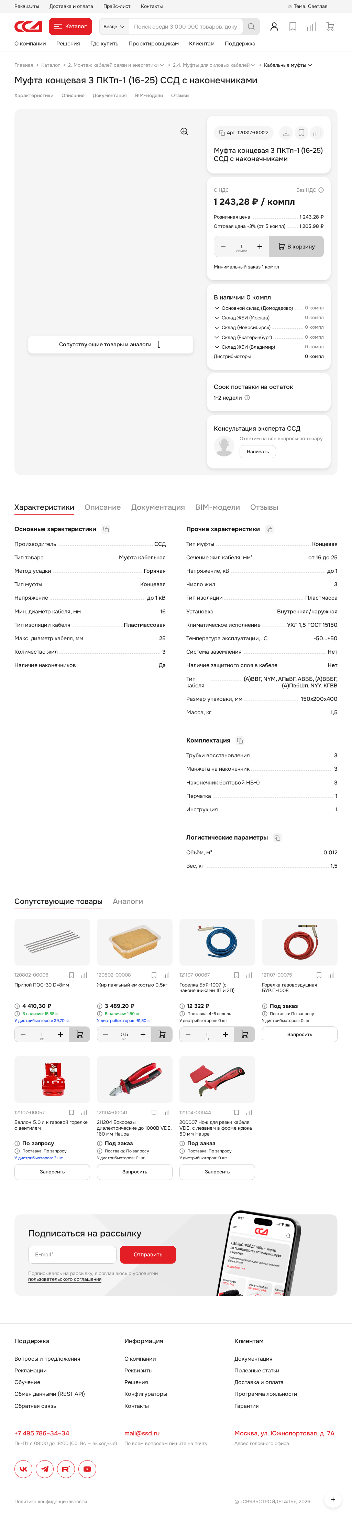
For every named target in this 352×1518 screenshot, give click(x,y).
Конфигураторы (145, 1394)
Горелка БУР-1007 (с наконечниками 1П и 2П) (206, 988)
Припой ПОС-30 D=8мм (41, 985)
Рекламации (30, 1370)
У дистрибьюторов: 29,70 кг (41, 1020)
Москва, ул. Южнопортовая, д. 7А (284, 1433)
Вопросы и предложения (47, 1358)
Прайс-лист (117, 6)
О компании (30, 43)
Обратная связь (35, 1406)
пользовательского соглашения (64, 1279)
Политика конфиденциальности (50, 1501)
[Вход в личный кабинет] (274, 26)
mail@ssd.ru (142, 1433)
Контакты (152, 6)
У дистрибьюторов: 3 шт (38, 1158)
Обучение (27, 1382)
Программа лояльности (265, 1394)
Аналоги (128, 901)
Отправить (148, 1254)
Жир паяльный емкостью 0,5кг (132, 985)
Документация (110, 95)
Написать (258, 452)
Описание (73, 95)
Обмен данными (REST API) (49, 1394)
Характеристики (33, 95)
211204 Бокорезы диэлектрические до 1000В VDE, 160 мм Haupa (134, 1128)
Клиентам (201, 43)
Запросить (299, 1034)
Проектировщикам (154, 43)
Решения (68, 43)
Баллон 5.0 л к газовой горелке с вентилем (51, 1125)
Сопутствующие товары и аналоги (105, 344)
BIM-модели (149, 95)
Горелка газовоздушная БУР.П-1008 (289, 988)
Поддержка (240, 43)
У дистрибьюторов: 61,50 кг (124, 1020)
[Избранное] (292, 26)
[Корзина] (330, 26)
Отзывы (180, 95)
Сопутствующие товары (58, 901)
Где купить (104, 43)
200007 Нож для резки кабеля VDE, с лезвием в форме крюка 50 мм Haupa (215, 1128)
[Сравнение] (311, 26)
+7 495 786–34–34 (41, 1433)
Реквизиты (26, 6)
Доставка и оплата (71, 6)
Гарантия (246, 1406)
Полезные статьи (256, 1370)
